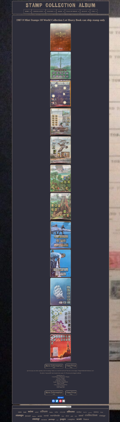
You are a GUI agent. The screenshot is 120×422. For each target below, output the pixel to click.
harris (85, 412)
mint (30, 411)
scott (79, 419)
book (24, 412)
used (81, 415)
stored (62, 412)
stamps (20, 415)
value (56, 412)
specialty (40, 416)
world (46, 416)
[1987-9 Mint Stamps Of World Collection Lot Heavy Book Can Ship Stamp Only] (60, 37)
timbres (96, 412)
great (72, 416)
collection (91, 415)
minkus (79, 412)
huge (63, 416)
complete (71, 419)
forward (27, 416)
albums (71, 411)
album (44, 411)
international (44, 419)
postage (52, 419)
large (101, 412)
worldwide (55, 415)
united (36, 412)
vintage (102, 415)
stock (57, 419)
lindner (51, 412)
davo (67, 416)
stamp (36, 418)
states (20, 412)
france (86, 419)
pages (63, 419)
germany (90, 412)
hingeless (34, 416)
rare (76, 416)
